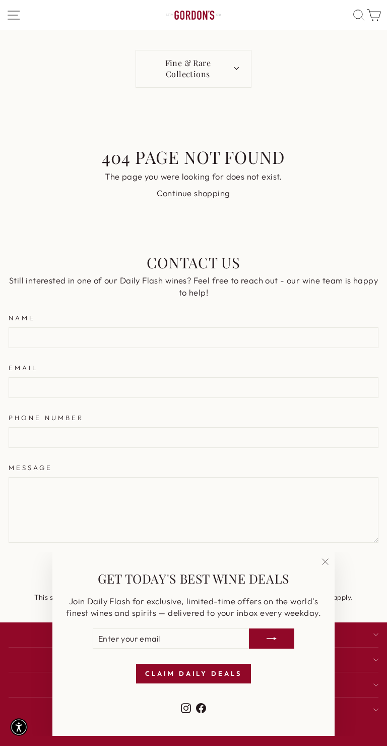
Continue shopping (193, 193)
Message (30, 468)
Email (23, 368)
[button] (19, 727)
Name (22, 318)
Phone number (46, 418)
